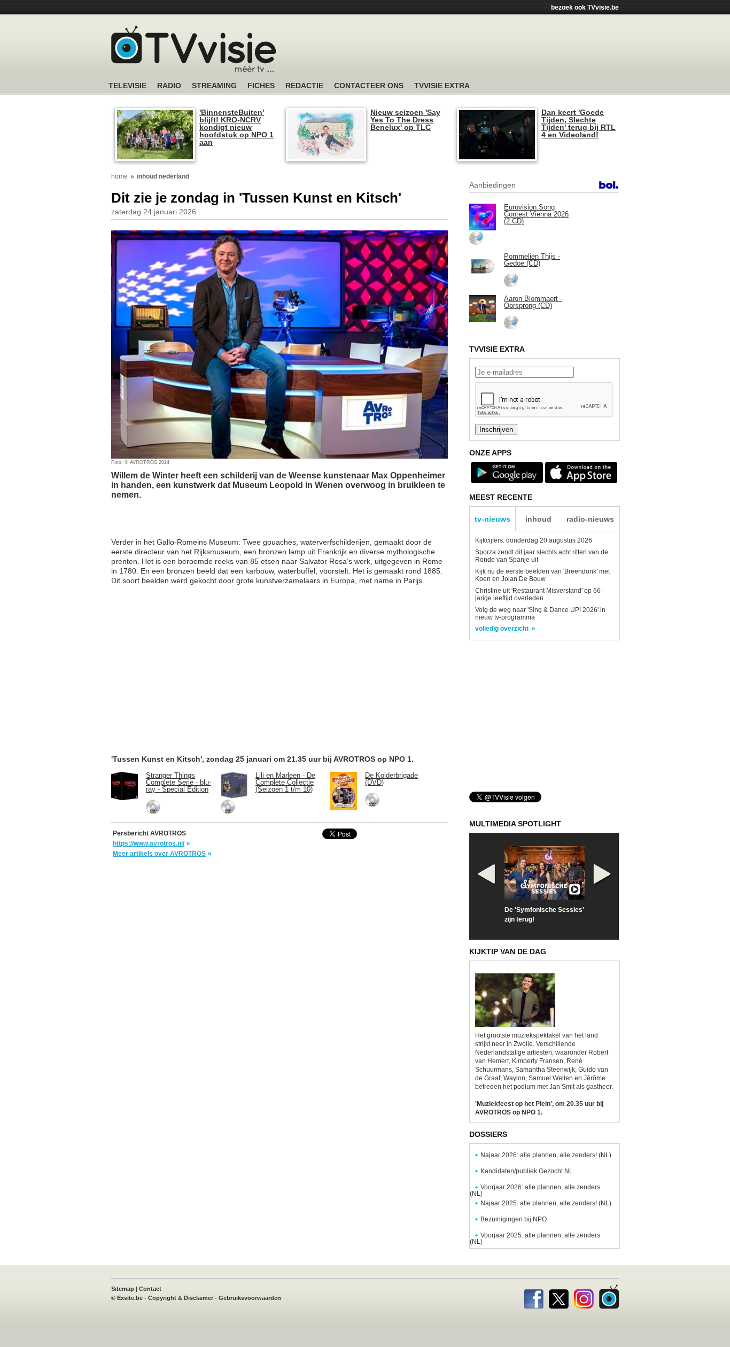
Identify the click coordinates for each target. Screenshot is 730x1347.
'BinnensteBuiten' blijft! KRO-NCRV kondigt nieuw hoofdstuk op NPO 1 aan (236, 127)
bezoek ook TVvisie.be (585, 7)
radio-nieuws (590, 519)
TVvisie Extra (442, 86)
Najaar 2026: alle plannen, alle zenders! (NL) (545, 1155)
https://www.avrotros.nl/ (148, 843)
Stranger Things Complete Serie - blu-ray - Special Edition (178, 782)
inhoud (538, 519)
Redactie (304, 86)
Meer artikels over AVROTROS (159, 853)
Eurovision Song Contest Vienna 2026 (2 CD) (536, 214)
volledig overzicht (502, 628)
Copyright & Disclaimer (180, 1298)
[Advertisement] (467, 51)
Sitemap (122, 1289)
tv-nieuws (492, 519)
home (119, 176)
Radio (169, 86)
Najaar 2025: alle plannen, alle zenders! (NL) (545, 1203)
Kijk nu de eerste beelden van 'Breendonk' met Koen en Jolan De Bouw (542, 575)
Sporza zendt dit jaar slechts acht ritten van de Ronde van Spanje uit (541, 555)
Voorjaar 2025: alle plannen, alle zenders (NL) (535, 1238)
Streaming (214, 86)
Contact (150, 1289)
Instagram (584, 1296)
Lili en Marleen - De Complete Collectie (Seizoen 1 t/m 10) (285, 782)
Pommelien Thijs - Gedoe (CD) (532, 259)
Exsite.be (130, 1298)
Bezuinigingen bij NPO (513, 1219)
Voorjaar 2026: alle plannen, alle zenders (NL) (535, 1190)
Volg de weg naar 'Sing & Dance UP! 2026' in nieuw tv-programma (540, 613)
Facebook (533, 1296)
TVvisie (609, 1296)
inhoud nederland (163, 176)
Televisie (127, 86)
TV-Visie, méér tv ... (193, 49)
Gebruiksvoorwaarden (250, 1298)
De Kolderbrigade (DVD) (391, 778)
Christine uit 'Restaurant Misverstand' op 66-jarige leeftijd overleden (539, 594)
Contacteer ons (368, 86)
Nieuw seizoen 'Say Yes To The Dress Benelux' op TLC (405, 120)
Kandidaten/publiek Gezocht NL (526, 1171)
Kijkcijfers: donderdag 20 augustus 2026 (533, 540)
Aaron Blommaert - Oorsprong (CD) (533, 302)
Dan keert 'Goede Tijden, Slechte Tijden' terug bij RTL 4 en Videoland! (578, 123)
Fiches (261, 86)
